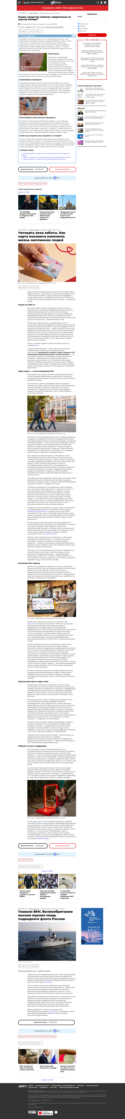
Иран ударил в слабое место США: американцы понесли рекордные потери (92, 59)
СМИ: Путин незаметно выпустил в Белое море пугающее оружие (95, 117)
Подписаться (92, 35)
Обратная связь (32, 1087)
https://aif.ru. (33, 1104)
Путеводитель (44, 1087)
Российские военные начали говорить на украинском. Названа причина (94, 130)
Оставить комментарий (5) (62, 845)
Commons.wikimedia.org (25, 962)
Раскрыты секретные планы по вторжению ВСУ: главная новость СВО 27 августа (92, 52)
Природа (27, 27)
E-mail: (80, 16)
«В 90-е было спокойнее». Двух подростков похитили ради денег (95, 88)
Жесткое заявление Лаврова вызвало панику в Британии (95, 111)
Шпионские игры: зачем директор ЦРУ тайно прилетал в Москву (94, 141)
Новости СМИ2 (23, 192)
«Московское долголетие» (37, 511)
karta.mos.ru (31, 624)
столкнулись (53, 1011)
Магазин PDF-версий (92, 1085)
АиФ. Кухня (83, 31)
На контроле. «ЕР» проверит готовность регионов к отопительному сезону (92, 45)
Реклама (30, 1085)
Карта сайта (53, 1087)
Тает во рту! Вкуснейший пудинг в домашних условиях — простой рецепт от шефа (95, 102)
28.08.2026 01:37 (22, 909)
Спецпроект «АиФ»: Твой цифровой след (62, 8)
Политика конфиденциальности (36, 1107)
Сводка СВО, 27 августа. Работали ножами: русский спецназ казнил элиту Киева (92, 67)
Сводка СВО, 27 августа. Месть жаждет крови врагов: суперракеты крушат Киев (92, 74)
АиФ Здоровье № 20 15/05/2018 (54, 27)
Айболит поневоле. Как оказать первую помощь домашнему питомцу (46, 157)
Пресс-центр (80, 1085)
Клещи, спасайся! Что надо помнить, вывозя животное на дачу (44, 159)
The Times (48, 982)
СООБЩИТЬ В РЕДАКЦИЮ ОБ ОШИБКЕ (69, 1087)
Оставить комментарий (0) (62, 169)
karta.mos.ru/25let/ (42, 838)
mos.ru (36, 345)
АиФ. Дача (82, 26)
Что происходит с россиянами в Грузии (94, 135)
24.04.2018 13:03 (22, 13)
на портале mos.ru (50, 534)
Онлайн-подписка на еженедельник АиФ (63, 1085)
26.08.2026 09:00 (23, 230)
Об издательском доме (42, 1085)
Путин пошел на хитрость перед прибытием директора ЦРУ (94, 123)
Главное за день (84, 24)
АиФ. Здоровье (84, 28)
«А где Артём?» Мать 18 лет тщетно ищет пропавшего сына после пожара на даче (95, 96)
